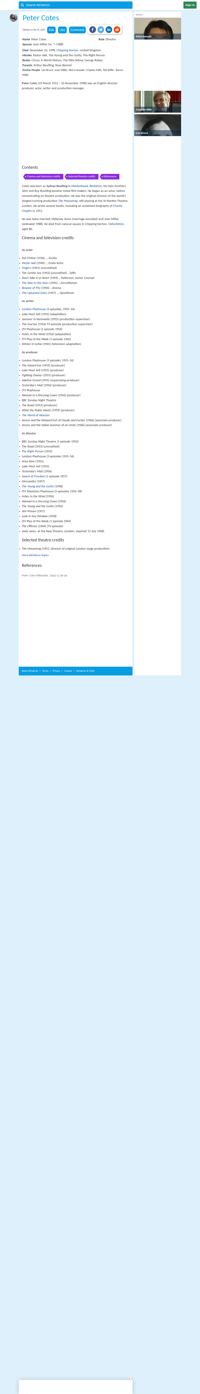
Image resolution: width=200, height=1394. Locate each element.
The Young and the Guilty (38, 591)
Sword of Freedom (33, 581)
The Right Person (32, 556)
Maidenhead (79, 232)
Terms (45, 1159)
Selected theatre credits (81, 222)
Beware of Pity (31, 393)
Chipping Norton (67, 50)
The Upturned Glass (34, 398)
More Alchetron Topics (35, 660)
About (30, 1159)
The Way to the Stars (35, 388)
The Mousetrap (68, 246)
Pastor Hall (29, 368)
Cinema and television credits (43, 222)
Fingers (26, 373)
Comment (77, 30)
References (109, 222)
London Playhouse (34, 414)
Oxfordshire (116, 270)
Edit (51, 30)
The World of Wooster (36, 520)
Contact (68, 1159)
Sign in (190, 5)
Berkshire (96, 232)
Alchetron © (85, 1159)
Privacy (56, 1159)
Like (62, 30)
